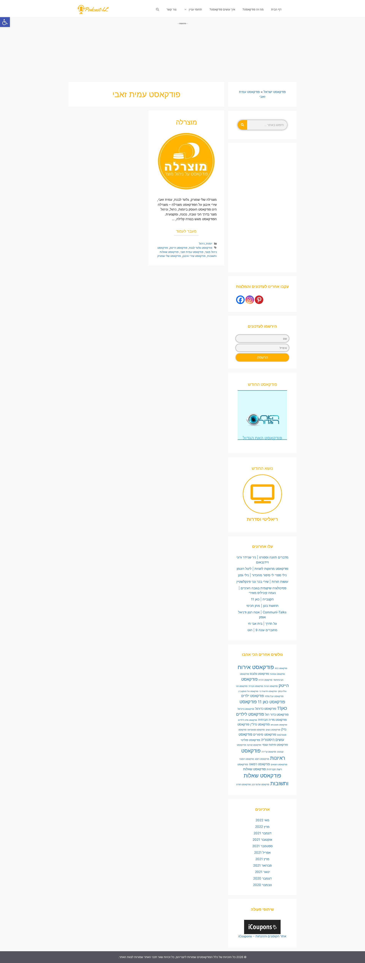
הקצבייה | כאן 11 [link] (262, 599)
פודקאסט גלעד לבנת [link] (200, 247)
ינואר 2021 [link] (262, 872)
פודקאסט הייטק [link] (178, 247)
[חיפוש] (242, 125)
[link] (5, 22)
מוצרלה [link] (186, 122)
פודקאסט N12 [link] (281, 668)
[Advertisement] (182, 51)
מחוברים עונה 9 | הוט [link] (262, 630)
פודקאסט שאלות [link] (254, 769)
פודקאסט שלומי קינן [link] (260, 784)
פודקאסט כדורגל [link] (265, 709)
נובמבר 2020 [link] (262, 885)
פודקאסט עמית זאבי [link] (191, 251)
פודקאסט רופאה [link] (247, 759)
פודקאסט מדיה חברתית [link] (272, 720)
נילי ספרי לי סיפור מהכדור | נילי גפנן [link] (262, 575)
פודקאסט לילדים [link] (250, 714)
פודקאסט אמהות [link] (277, 674)
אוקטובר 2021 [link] (262, 840)
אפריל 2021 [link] (262, 852)
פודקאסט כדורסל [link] (246, 708)
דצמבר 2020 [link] (262, 878)
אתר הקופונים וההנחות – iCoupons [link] (262, 936)
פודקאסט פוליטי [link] (250, 740)
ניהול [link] (202, 243)
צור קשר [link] (171, 9)
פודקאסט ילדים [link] (252, 696)
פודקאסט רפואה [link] (259, 764)
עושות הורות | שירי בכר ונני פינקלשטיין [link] (262, 582)
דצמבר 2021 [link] (262, 833)
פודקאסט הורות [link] (265, 680)
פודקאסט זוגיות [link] (271, 686)
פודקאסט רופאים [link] (279, 764)
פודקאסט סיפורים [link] (264, 734)
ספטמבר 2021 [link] (262, 846)
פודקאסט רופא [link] (262, 758)
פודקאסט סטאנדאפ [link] (256, 730)
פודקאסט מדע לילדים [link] (247, 720)
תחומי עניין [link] (195, 9)
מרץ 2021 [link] (262, 859)
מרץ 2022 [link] (262, 827)
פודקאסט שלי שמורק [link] (169, 255)
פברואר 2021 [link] (262, 865)
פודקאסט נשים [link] (273, 729)
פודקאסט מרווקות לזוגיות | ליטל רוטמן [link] (262, 569)
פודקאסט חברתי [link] (255, 686)
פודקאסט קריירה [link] (269, 752)
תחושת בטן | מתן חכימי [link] (262, 606)
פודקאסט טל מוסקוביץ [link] (248, 691)
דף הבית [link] (276, 9)
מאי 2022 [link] (262, 820)
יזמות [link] (209, 243)
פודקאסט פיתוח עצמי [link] (275, 744)
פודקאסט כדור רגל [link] (277, 714)
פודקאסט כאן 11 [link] (271, 701)
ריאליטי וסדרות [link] (262, 519)
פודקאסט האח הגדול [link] (262, 438)
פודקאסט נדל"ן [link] (260, 724)
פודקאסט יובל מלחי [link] (274, 696)
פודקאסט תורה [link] (243, 784)
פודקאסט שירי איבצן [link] (194, 255)
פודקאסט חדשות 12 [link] (268, 691)
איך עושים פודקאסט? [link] (222, 9)
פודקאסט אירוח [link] (256, 667)
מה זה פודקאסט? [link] (253, 9)
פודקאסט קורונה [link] (254, 745)
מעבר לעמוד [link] (186, 231)
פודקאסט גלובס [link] (259, 674)
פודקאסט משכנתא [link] (279, 725)
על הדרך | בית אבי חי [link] (262, 624)
